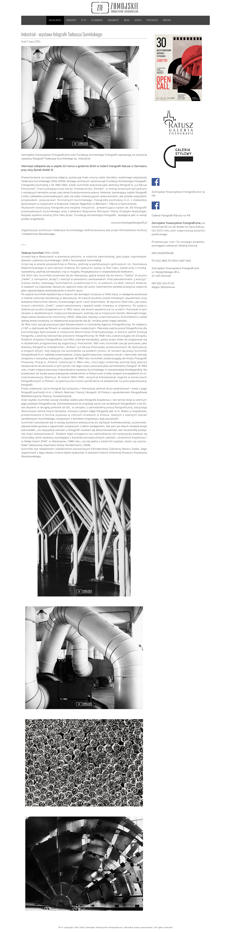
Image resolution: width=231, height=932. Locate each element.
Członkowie (97, 20)
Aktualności (55, 20)
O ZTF (83, 20)
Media (127, 20)
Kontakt (167, 20)
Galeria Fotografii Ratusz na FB (171, 215)
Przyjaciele (152, 20)
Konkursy (71, 20)
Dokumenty (113, 20)
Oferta (138, 20)
